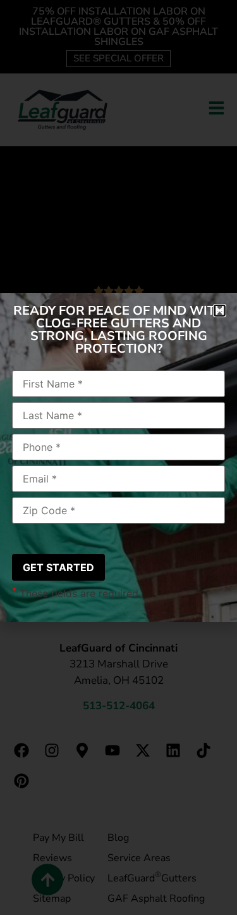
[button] (219, 310)
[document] (118, 457)
